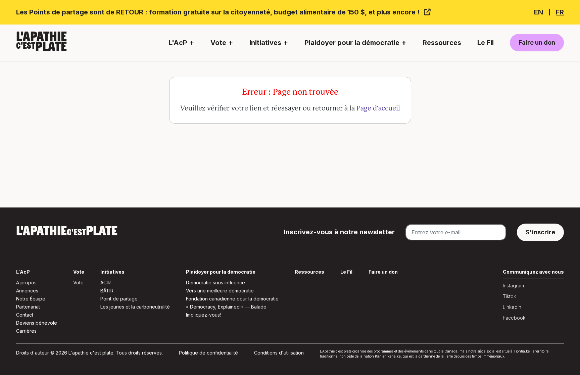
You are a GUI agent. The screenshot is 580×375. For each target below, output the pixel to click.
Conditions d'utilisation (279, 353)
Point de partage (119, 298)
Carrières (26, 331)
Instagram (513, 285)
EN (538, 12)
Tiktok (509, 296)
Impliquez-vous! (203, 315)
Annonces (27, 290)
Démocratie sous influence (215, 282)
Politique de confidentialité (208, 353)
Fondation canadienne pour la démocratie (232, 298)
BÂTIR (106, 290)
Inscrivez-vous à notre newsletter (339, 232)
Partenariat (28, 307)
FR (560, 12)
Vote (78, 282)
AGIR (105, 282)
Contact (24, 315)
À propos (26, 282)
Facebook (514, 318)
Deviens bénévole (36, 323)
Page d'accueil (378, 108)
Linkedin (512, 307)
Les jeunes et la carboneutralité (135, 307)
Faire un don (537, 42)
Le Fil (485, 43)
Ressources (442, 43)
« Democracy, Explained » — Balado (226, 307)
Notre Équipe (30, 298)
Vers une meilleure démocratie (220, 290)
